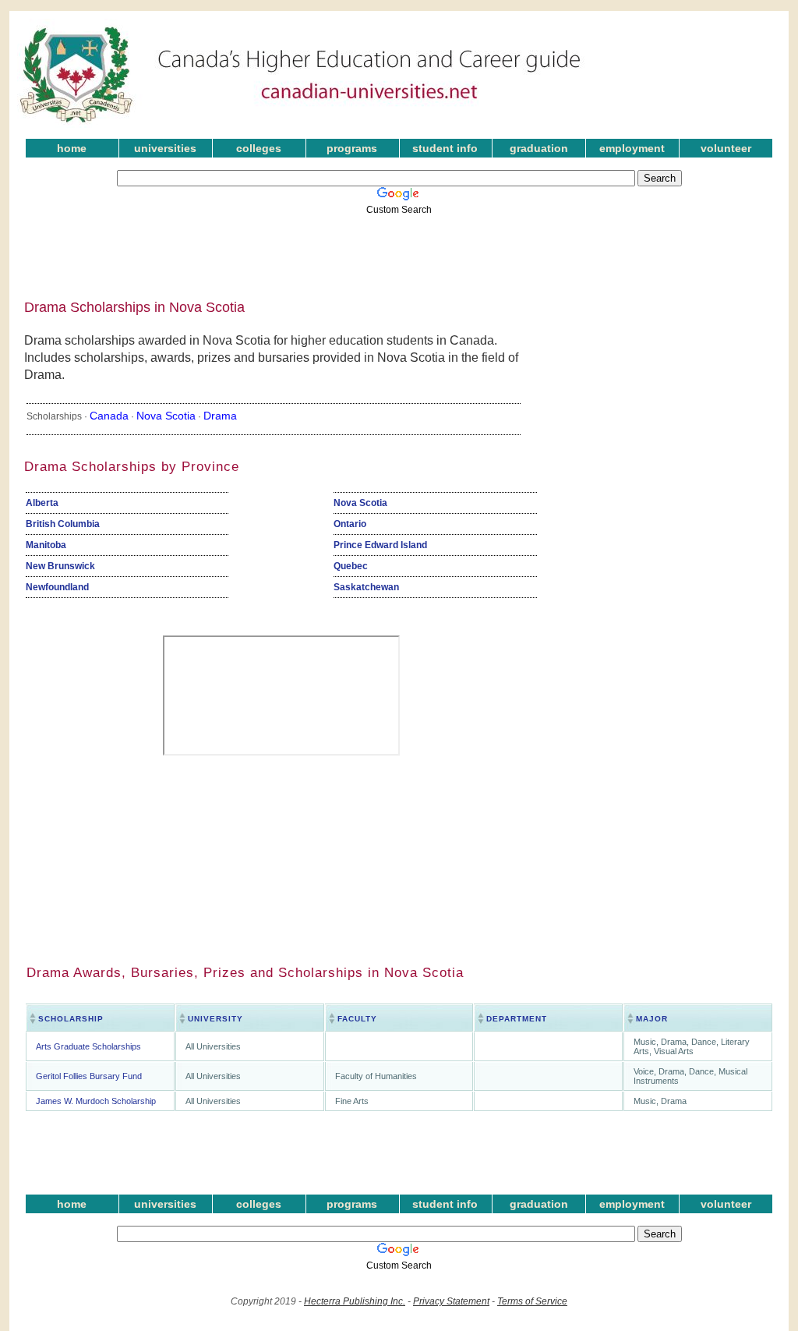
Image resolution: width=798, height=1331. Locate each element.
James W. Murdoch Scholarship (96, 1101)
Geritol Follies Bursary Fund (89, 1076)
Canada (109, 415)
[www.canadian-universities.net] (300, 124)
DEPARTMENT (516, 1018)
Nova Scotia (166, 415)
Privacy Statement (451, 1301)
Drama (220, 415)
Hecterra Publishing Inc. (354, 1301)
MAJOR (652, 1018)
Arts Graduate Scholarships (88, 1046)
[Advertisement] (387, 252)
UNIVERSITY (215, 1018)
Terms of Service (532, 1301)
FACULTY (357, 1018)
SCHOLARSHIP (71, 1018)
